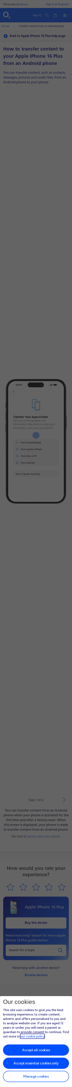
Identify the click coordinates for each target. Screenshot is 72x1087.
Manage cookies (36, 1076)
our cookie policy (32, 1036)
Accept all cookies (36, 1049)
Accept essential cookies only (35, 1063)
